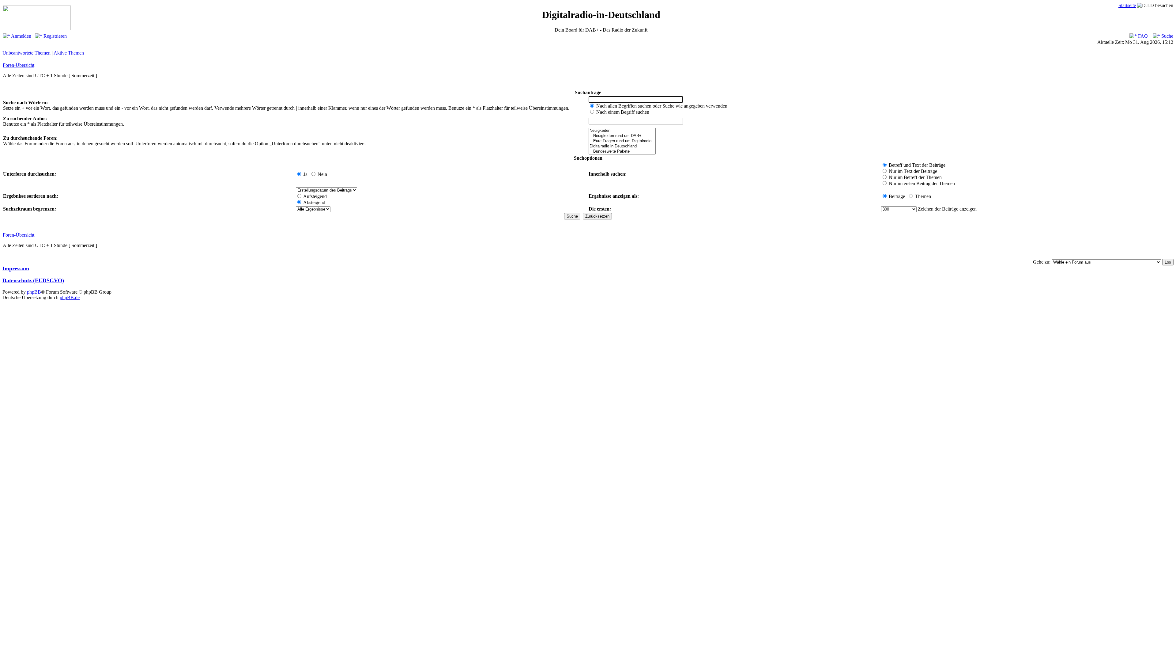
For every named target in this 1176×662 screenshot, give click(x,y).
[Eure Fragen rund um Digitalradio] (622, 141)
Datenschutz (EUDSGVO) (33, 280)
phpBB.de (70, 297)
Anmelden (20, 36)
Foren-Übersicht (18, 65)
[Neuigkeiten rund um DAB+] (622, 136)
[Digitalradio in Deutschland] (622, 146)
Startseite (1127, 5)
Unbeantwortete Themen (26, 52)
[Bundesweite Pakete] (622, 151)
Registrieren (54, 36)
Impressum (15, 268)
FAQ (1142, 36)
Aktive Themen (69, 52)
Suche (1166, 36)
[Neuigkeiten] (622, 130)
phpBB (34, 292)
